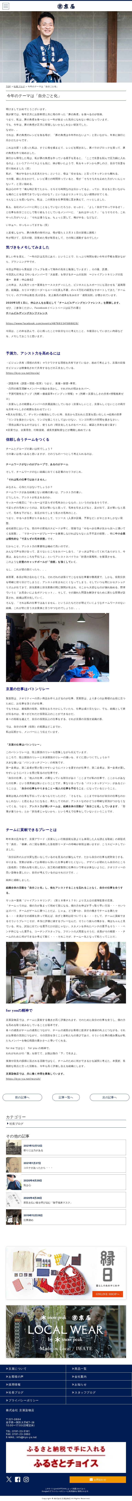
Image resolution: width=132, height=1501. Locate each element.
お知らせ (81, 1384)
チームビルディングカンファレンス (27, 313)
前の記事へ (22, 1097)
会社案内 (81, 1376)
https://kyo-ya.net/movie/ (23, 373)
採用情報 (15, 1384)
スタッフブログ (85, 1392)
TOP (8, 86)
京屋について (18, 1368)
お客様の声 (16, 1376)
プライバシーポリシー (24, 1400)
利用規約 (72, 1491)
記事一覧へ (66, 1097)
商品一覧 (81, 1368)
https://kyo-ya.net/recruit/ (23, 1078)
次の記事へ (109, 1097)
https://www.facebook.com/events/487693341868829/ (42, 323)
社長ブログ (19, 86)
